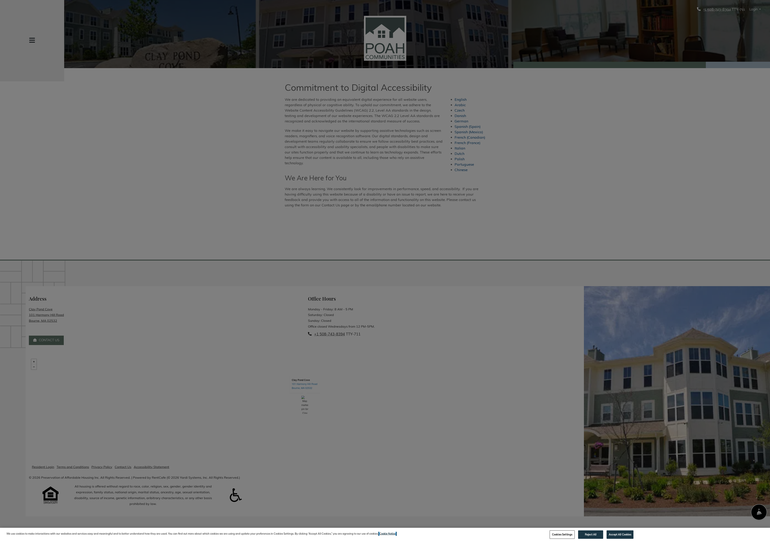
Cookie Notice (387, 533)
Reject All (590, 534)
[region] (385, 535)
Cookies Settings (562, 534)
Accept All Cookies (620, 534)
